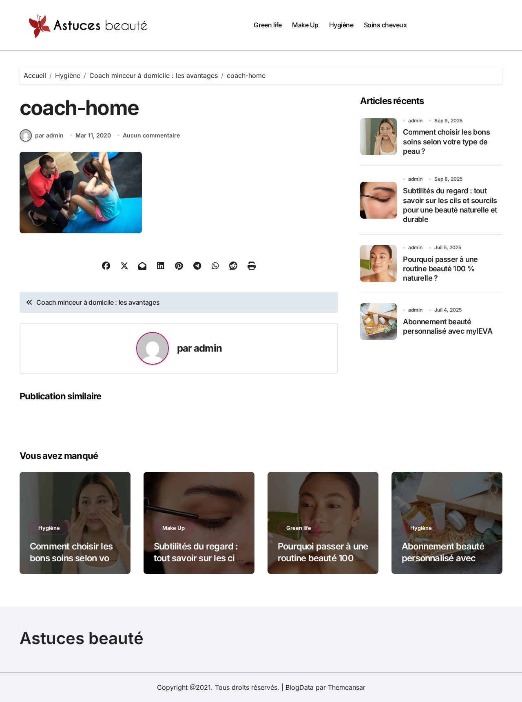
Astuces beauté (82, 638)
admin (208, 348)
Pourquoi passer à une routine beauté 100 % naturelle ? (440, 269)
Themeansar (346, 687)
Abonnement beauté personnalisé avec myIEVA (443, 558)
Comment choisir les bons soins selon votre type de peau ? (446, 141)
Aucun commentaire (151, 135)
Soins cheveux (385, 25)
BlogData (299, 687)
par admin (49, 135)
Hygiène (341, 25)
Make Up (305, 25)
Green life (267, 25)
